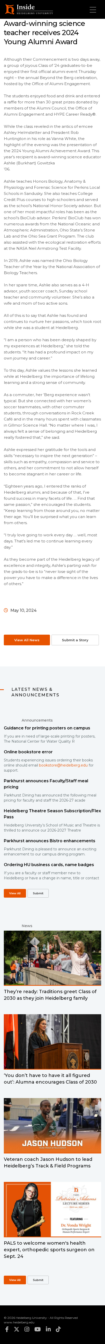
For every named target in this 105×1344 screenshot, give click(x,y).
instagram (26, 1329)
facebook (7, 1329)
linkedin (48, 1329)
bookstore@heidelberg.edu (63, 765)
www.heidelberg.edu (19, 1322)
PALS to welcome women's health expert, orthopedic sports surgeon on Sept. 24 (49, 1249)
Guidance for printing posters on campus (47, 728)
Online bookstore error (28, 751)
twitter (16, 1329)
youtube (37, 1329)
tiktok (58, 1329)
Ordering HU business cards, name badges (49, 864)
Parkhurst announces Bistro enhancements (49, 840)
